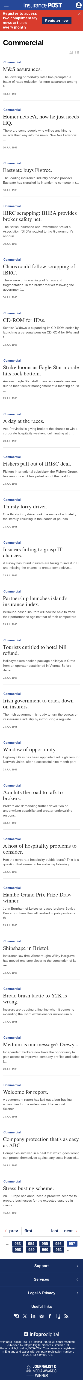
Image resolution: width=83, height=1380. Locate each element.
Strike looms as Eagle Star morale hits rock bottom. (41, 370)
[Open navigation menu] (4, 5)
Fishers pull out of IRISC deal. (37, 463)
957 (73, 1244)
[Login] (78, 5)
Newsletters (41, 1316)
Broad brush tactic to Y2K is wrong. (35, 998)
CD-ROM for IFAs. (24, 320)
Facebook (50, 1316)
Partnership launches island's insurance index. (35, 601)
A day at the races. (23, 421)
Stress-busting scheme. (28, 1188)
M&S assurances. (22, 69)
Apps (58, 1316)
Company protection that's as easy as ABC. (41, 1142)
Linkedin (33, 1316)
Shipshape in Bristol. (26, 948)
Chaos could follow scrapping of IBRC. (39, 269)
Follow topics (16, 1316)
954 (32, 1244)
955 (46, 1244)
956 (59, 1244)
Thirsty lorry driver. (25, 506)
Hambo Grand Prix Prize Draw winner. (37, 897)
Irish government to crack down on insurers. (38, 703)
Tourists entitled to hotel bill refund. (35, 650)
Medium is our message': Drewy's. (41, 1044)
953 (19, 1244)
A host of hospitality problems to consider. (40, 849)
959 (32, 1250)
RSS (66, 1316)
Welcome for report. (25, 1092)
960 (46, 1250)
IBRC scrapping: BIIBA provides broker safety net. (40, 216)
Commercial (12, 62)
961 (60, 1250)
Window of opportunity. (29, 749)
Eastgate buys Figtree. (27, 170)
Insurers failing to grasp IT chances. (32, 552)
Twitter (25, 1316)
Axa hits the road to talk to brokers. (33, 795)
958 (19, 1250)
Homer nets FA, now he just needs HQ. (41, 119)
